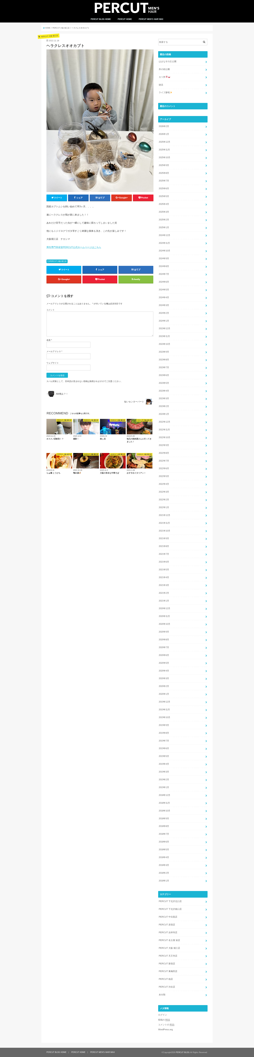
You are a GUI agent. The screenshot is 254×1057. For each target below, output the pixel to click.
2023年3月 (164, 398)
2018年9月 (164, 818)
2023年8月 (164, 359)
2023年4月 (164, 391)
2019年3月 (164, 772)
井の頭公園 (164, 69)
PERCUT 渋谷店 (167, 987)
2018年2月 (164, 873)
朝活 (161, 85)
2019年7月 (164, 741)
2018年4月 (164, 857)
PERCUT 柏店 (166, 979)
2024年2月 (164, 313)
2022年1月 (164, 507)
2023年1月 (164, 414)
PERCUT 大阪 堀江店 (58, 261)
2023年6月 (164, 375)
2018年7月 (164, 834)
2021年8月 (164, 546)
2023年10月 (164, 344)
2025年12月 (164, 142)
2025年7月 (164, 181)
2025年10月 (164, 157)
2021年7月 (164, 554)
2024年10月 (164, 251)
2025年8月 (164, 173)
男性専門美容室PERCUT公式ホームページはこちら (73, 247)
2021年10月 (164, 531)
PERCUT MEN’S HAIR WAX (151, 19)
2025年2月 (164, 219)
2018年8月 (164, 826)
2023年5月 (164, 383)
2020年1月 (164, 694)
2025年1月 (164, 227)
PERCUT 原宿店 (167, 924)
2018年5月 (164, 849)
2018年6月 (164, 842)
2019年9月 (164, 725)
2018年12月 (164, 795)
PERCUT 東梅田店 (168, 971)
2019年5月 (164, 756)
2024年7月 (164, 274)
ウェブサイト (52, 363)
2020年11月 (164, 616)
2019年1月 (164, 787)
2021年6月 (164, 562)
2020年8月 (164, 639)
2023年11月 (164, 336)
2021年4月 (164, 577)
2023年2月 (164, 406)
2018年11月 (164, 803)
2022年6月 (164, 468)
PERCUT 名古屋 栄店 (169, 940)
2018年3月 (164, 865)
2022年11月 (164, 429)
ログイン (162, 1015)
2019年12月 (164, 702)
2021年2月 (164, 593)
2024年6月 (164, 282)
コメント (50, 310)
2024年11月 (164, 243)
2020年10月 (164, 624)
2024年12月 (164, 235)
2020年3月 (164, 678)
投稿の (164, 1020)
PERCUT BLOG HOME (101, 19)
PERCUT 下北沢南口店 (170, 909)
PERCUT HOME (125, 19)
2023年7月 (164, 367)
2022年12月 (164, 422)
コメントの (166, 1024)
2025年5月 (164, 196)
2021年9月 (164, 538)
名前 (49, 340)
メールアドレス (54, 351)
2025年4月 (164, 204)
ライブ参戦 (164, 92)
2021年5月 (164, 569)
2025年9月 (164, 165)
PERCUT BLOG (182, 1052)
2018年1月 (164, 881)
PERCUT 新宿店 (167, 963)
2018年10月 (164, 811)
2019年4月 (164, 764)
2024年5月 (164, 289)
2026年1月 (164, 134)
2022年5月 (164, 476)
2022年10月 (164, 437)
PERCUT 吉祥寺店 (168, 932)
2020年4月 (164, 671)
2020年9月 (164, 632)
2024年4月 (164, 297)
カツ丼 (162, 77)
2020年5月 (164, 663)
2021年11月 (164, 523)
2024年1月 (164, 321)
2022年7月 (164, 461)
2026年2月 (164, 126)
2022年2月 (164, 499)
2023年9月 (164, 352)
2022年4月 (164, 484)
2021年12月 (164, 515)
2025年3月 (164, 212)
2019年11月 (164, 709)
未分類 (162, 994)
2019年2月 (164, 779)
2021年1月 (164, 601)
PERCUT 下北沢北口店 (170, 901)
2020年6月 (164, 655)
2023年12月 (164, 328)
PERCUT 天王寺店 (168, 956)
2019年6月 (164, 748)
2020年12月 (164, 608)
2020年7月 (164, 647)
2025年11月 (164, 150)
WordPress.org (165, 1029)
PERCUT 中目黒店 (168, 917)
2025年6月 (164, 188)
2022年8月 (164, 453)
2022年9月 (164, 445)
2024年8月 (164, 266)
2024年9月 (164, 258)
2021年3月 (164, 585)
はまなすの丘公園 (167, 61)
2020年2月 (164, 686)
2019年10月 (164, 717)
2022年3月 (164, 492)
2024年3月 (164, 305)
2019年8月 (164, 733)
